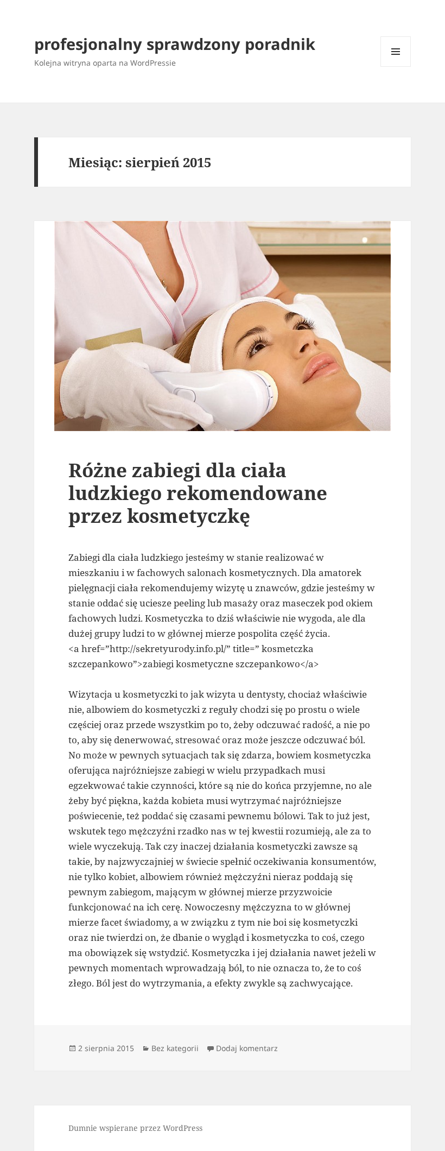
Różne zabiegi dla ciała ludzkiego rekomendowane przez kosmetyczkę (197, 492)
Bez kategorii (175, 1048)
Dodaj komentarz (247, 1048)
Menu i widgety (396, 66)
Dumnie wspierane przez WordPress (135, 1128)
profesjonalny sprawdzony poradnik (174, 43)
